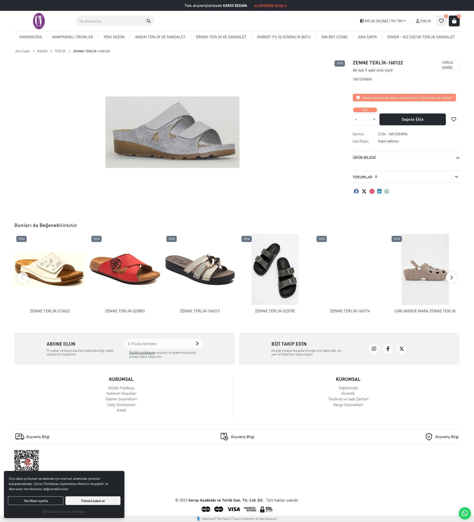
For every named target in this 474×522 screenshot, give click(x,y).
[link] (374, 349)
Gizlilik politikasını (142, 352)
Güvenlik (348, 393)
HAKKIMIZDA (30, 37)
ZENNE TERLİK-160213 (200, 311)
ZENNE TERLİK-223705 (275, 311)
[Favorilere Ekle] (454, 119)
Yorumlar (365, 177)
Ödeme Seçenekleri (121, 399)
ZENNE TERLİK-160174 (350, 311)
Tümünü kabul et (93, 501)
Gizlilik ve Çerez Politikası (66, 511)
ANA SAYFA (367, 37)
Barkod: (358, 134)
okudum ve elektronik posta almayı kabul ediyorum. (162, 354)
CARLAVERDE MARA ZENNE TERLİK (425, 311)
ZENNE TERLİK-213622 (50, 311)
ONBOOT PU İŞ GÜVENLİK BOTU (284, 37)
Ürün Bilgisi (364, 157)
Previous (22, 277)
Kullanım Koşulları (121, 393)
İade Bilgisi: (361, 141)
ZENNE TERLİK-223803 (125, 311)
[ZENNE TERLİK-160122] (172, 132)
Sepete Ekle (413, 119)
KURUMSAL (121, 379)
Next (451, 277)
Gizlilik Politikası (121, 388)
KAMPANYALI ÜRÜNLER (72, 37)
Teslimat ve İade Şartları (348, 399)
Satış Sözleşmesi (121, 404)
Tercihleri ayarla (35, 501)
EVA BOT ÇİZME (334, 37)
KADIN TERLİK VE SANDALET (160, 37)
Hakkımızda (348, 388)
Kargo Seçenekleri (348, 404)
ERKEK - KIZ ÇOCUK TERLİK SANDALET (421, 37)
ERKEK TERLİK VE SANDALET (221, 37)
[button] (149, 21)
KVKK (121, 410)
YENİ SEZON (114, 37)
